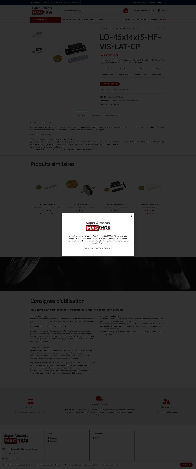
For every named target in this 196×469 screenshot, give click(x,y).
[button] (131, 216)
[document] (98, 234)
